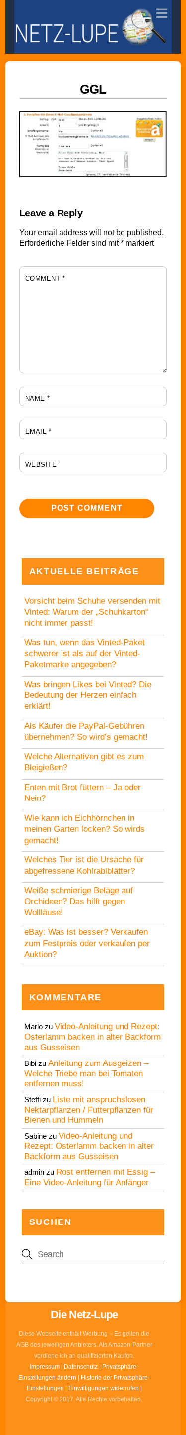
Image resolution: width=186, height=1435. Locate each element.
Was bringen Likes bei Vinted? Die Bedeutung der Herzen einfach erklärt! (87, 695)
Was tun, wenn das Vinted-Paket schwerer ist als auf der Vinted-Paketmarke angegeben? (84, 653)
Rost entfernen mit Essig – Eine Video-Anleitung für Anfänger (89, 1177)
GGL (93, 89)
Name (37, 398)
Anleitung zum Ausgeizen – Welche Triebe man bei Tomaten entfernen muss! (86, 1074)
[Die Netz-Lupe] (90, 41)
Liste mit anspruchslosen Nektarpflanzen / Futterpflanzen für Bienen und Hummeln (88, 1110)
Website (41, 464)
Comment (45, 278)
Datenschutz (81, 1366)
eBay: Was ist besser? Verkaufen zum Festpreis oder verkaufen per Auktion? (87, 942)
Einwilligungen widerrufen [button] (103, 1388)
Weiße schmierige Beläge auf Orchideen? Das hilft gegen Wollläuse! (78, 901)
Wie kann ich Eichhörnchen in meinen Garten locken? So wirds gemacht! (84, 829)
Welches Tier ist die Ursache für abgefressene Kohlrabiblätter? (84, 865)
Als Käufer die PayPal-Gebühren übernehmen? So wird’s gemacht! (86, 731)
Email (38, 431)
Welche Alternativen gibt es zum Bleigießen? (84, 762)
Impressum (45, 1366)
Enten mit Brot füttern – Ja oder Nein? (82, 793)
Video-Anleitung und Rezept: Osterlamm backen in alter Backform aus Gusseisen (92, 1037)
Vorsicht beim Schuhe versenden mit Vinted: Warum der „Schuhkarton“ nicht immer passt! (92, 612)
